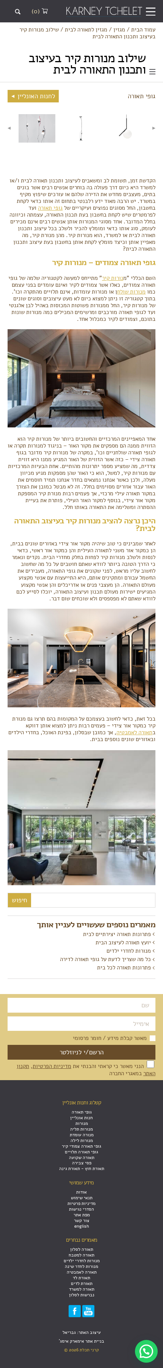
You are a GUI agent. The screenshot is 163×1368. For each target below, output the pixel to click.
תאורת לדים (81, 1283)
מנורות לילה (82, 1140)
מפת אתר (82, 1214)
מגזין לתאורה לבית (86, 29)
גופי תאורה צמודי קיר (81, 1146)
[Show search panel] (17, 11)
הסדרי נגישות (81, 1209)
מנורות (81, 1123)
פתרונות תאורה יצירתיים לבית (117, 934)
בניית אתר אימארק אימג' (81, 1341)
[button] (146, 1351)
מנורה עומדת (82, 1134)
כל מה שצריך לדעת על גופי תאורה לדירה (105, 959)
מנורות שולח (131, 291)
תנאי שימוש (81, 1197)
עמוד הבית (143, 29)
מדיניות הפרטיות (52, 1066)
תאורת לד (81, 1277)
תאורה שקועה (81, 1157)
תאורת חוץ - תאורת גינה (81, 1168)
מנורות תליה (81, 1129)
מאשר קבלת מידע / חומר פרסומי (110, 1038)
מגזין (119, 29)
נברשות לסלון (81, 1294)
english (81, 1226)
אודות (81, 1192)
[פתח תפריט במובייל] (150, 11)
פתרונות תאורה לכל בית (124, 967)
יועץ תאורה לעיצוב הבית (123, 942)
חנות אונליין (81, 1117)
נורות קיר (112, 278)
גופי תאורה (50, 208)
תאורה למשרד (81, 1289)
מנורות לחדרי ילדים (129, 951)
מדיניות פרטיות (81, 1203)
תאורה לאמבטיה (134, 732)
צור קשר (81, 1220)
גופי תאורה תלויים (81, 1151)
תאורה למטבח (81, 1255)
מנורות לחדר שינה (81, 1266)
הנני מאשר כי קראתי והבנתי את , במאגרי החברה (86, 1069)
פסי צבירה (81, 1162)
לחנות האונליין (35, 96)
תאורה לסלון (81, 1249)
